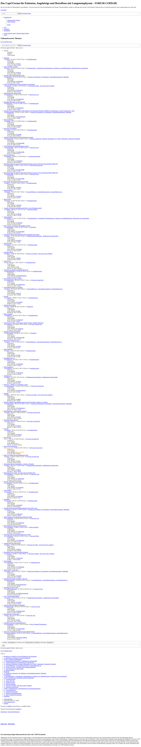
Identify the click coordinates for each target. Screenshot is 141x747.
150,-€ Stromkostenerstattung (11, 596)
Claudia (8, 130)
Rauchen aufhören (33, 209)
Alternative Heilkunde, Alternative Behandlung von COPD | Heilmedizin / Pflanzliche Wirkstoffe (55, 138)
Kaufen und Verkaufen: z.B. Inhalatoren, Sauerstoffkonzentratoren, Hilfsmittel (48, 77)
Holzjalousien (7, 437)
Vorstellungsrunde (31, 59)
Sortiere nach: (21, 642)
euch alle (6, 428)
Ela (7, 439)
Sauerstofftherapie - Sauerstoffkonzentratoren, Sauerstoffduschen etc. (44, 192)
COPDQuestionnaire (11, 589)
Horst (7, 456)
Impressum (4, 724)
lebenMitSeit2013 (10, 271)
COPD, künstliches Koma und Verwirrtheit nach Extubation (19, 84)
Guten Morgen (8, 490)
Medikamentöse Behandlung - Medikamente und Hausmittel (42, 236)
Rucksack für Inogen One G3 (11, 340)
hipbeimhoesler (10, 112)
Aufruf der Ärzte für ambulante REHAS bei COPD (17, 534)
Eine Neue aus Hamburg (10, 128)
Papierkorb (33, 227)
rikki (7, 615)
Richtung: (44, 642)
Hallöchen (6, 58)
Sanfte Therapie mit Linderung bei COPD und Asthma (18, 517)
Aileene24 (8, 553)
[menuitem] (13, 20)
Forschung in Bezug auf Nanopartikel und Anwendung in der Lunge (21, 234)
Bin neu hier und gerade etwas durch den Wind (16, 181)
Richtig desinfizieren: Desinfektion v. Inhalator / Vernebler (19, 464)
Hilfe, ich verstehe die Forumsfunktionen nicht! (16, 455)
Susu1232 (8, 86)
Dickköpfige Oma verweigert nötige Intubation (16, 552)
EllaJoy (8, 236)
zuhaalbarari (9, 94)
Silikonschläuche (8, 190)
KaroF (8, 412)
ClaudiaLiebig (10, 280)
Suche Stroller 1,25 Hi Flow (11, 570)
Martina (8, 209)
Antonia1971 (9, 448)
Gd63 (7, 350)
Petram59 (8, 500)
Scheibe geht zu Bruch (10, 305)
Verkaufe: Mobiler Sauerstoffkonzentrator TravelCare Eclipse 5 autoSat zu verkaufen (26, 402)
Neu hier (6, 296)
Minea (7, 253)
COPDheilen (9, 474)
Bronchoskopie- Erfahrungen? (12, 614)
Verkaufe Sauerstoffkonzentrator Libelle (14, 75)
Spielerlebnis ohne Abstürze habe (12, 93)
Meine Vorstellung (8, 119)
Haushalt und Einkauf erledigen (12, 331)
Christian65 (9, 483)
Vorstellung (7, 499)
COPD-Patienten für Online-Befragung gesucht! (16, 146)
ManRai (8, 121)
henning (8, 571)
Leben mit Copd (34, 147)
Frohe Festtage (8, 561)
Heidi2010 (9, 315)
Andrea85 (8, 297)
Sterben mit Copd (34, 94)
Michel (8, 377)
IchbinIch (8, 218)
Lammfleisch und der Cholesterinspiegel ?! (15, 623)
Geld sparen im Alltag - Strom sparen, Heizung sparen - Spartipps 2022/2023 (23, 322)
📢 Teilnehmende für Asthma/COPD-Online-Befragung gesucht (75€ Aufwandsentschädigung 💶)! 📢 (31, 164)
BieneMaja (9, 77)
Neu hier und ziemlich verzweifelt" (13, 481)
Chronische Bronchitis (34, 156)
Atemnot (6, 393)
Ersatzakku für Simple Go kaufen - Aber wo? (15, 578)
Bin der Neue (7, 199)
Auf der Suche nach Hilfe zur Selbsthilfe (14, 605)
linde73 (8, 183)
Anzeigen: (5, 642)
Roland (8, 192)
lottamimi (8, 156)
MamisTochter (10, 606)
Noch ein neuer (8, 243)
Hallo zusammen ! (8, 367)
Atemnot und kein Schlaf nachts (12, 543)
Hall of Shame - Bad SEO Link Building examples (17, 225)
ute (7, 262)
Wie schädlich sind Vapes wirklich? (13, 278)
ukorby (8, 342)
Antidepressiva (8, 375)
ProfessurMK (9, 138)
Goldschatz (9, 324)
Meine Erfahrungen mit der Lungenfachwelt (15, 525)
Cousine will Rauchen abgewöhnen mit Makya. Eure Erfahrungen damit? (23, 208)
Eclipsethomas (10, 403)
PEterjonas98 (9, 333)
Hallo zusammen (8, 314)
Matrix (8, 545)
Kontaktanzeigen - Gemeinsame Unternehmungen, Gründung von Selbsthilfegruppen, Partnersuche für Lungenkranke (57, 68)
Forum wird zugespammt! (10, 446)
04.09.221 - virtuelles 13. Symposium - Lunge (16, 384)
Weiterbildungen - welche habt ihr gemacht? (15, 411)
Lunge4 (8, 598)
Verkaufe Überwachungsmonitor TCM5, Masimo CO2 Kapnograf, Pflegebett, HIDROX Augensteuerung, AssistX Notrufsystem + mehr (39, 111)
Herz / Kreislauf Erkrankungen (39, 624)
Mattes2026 (9, 103)
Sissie (7, 306)
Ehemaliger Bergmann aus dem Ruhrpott (14, 102)
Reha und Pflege (34, 527)
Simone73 (8, 509)
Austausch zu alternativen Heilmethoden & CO (16, 270)
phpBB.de (18, 709)
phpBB (9, 706)
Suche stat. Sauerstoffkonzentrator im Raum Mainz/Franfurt (19, 631)
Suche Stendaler (8, 217)
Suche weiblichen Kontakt (11, 66)
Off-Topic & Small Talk (36, 165)
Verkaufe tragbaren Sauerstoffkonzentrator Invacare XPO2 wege (20, 508)
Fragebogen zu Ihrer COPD (11, 587)
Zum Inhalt (3, 10)
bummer (8, 430)
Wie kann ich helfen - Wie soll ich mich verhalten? (42, 86)
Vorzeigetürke (9, 624)
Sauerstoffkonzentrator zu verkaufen (13, 287)
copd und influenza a (9, 155)
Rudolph (8, 245)
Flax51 (8, 289)
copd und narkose (8, 252)
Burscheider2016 (10, 580)
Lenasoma (9, 492)
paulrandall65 (9, 227)
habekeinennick (10, 386)
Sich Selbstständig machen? (11, 420)
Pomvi (8, 59)
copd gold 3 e (7, 261)
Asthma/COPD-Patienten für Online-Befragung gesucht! (18, 137)
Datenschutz (11, 724)
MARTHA (9, 359)
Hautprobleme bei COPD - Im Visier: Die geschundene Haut (19, 473)
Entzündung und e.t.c (9, 358)
